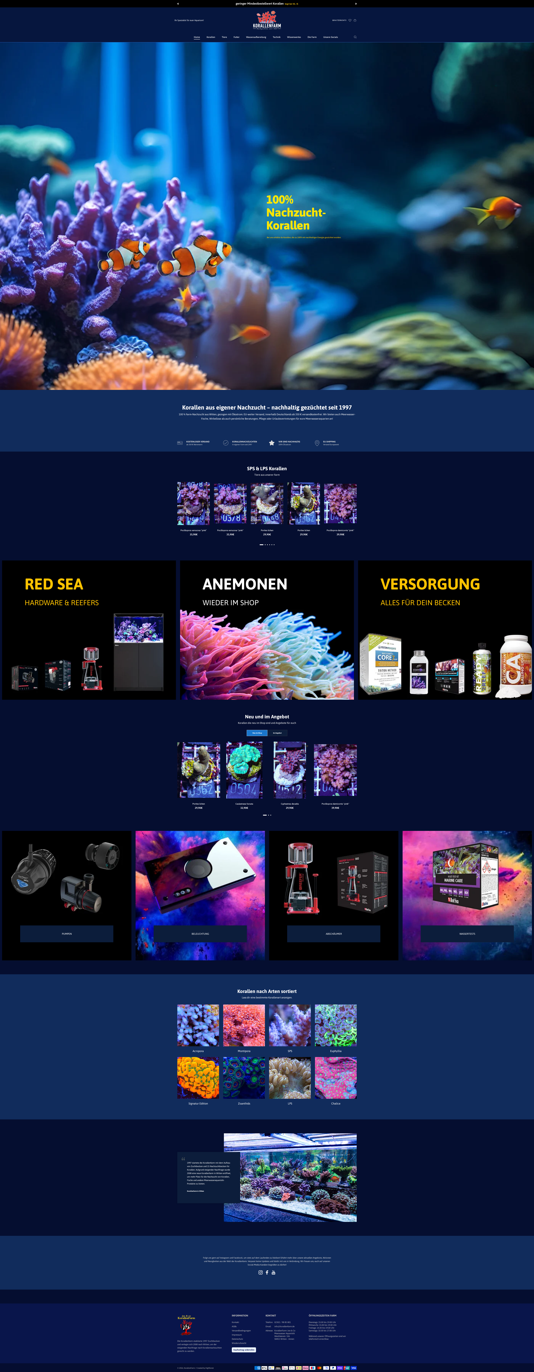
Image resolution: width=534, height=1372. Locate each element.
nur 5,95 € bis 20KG (283, 4)
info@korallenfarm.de (284, 1326)
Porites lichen (267, 530)
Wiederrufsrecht (239, 1343)
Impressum (237, 1335)
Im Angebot (277, 733)
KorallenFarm (189, 1368)
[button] (177, 4)
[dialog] (355, 37)
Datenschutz (237, 1339)
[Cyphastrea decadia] (289, 770)
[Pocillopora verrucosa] (193, 503)
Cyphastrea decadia (290, 804)
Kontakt (235, 1322)
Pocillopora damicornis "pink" (340, 530)
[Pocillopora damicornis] (340, 503)
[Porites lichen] (267, 503)
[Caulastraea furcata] (244, 770)
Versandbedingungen (241, 1330)
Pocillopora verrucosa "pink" (194, 530)
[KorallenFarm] (267, 20)
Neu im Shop (257, 733)
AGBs (234, 1326)
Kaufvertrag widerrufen (243, 1350)
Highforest (209, 1368)
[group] (267, 216)
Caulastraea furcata (244, 804)
